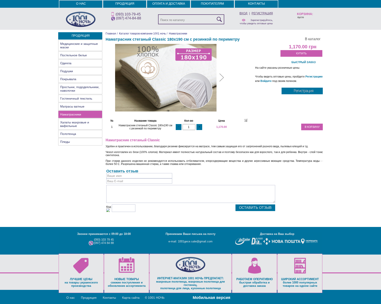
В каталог (313, 39)
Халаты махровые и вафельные (74, 124)
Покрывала (68, 79)
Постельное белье (73, 55)
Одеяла (65, 63)
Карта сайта (131, 297)
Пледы (65, 142)
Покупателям (212, 3)
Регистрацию (314, 76)
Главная (111, 33)
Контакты (256, 3)
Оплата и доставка (168, 3)
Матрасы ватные (72, 106)
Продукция (124, 3)
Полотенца (68, 134)
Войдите (266, 81)
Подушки (66, 71)
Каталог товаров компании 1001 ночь (142, 33)
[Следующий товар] (221, 80)
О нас (81, 3)
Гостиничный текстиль (76, 98)
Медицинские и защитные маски (79, 45)
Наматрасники (70, 114)
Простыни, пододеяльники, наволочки (79, 88)
